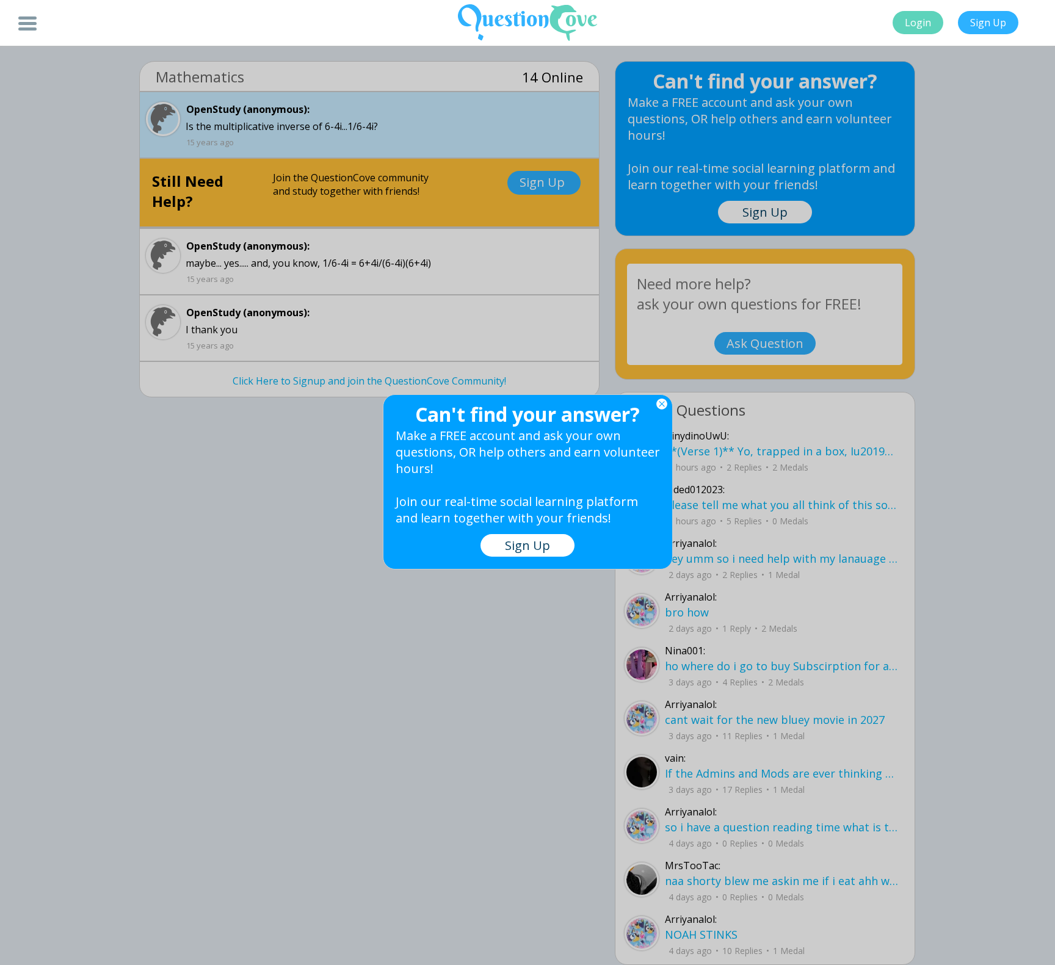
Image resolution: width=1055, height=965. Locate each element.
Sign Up (988, 22)
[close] (662, 404)
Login (918, 22)
